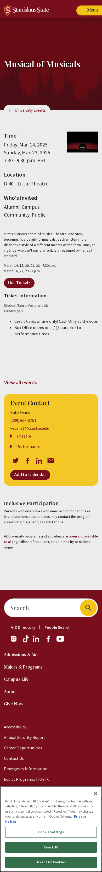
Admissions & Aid (21, 655)
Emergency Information (25, 768)
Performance (28, 446)
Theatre (23, 436)
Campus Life (16, 679)
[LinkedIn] (36, 641)
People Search (57, 627)
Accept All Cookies (50, 862)
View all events (20, 382)
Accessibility (15, 726)
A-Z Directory (23, 627)
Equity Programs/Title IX (26, 779)
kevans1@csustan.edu (29, 428)
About (10, 691)
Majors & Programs (23, 667)
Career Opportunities (23, 747)
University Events (30, 110)
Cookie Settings (51, 832)
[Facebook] (50, 641)
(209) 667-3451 (23, 420)
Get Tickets (19, 282)
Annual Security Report (24, 737)
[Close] (95, 793)
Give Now (14, 704)
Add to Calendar (30, 474)
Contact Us (14, 758)
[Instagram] (16, 641)
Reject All (51, 847)
